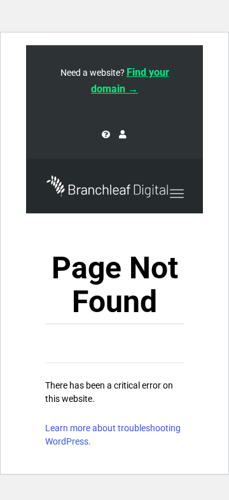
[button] (218, 46)
